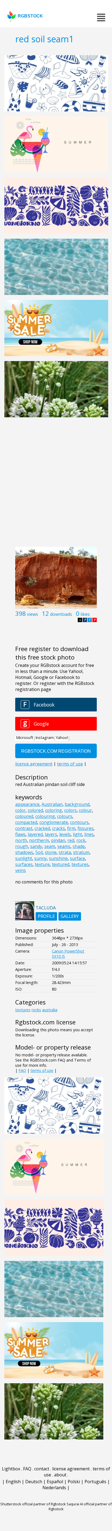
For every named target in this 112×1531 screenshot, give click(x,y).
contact (41, 1469)
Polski (74, 1482)
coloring (53, 810)
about (60, 1475)
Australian (52, 804)
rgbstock (30, 16)
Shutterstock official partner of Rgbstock (33, 1504)
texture (42, 864)
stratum (81, 852)
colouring (45, 816)
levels (65, 834)
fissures (85, 828)
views (32, 614)
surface (77, 858)
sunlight (23, 858)
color (20, 810)
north (21, 840)
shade (79, 846)
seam (49, 846)
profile (46, 916)
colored (35, 810)
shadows (24, 852)
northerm (39, 840)
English (13, 1482)
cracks (58, 828)
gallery (70, 916)
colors (70, 810)
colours (64, 816)
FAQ (22, 1070)
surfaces (24, 864)
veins (20, 870)
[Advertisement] (56, 485)
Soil (39, 852)
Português (95, 1482)
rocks (36, 1009)
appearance (27, 804)
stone (51, 852)
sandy (36, 846)
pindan (58, 840)
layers (51, 834)
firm (71, 828)
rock (80, 840)
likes (85, 614)
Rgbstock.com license (45, 1022)
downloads (61, 614)
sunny (40, 858)
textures (80, 864)
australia (49, 1009)
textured (60, 864)
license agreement (71, 1469)
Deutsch (33, 1482)
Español (55, 1482)
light (77, 834)
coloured (24, 816)
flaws (20, 834)
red (70, 840)
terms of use (41, 1070)
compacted (26, 822)
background (77, 804)
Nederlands (54, 1488)
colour (85, 810)
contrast (23, 828)
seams (63, 846)
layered (35, 834)
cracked (42, 828)
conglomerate (53, 822)
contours (79, 822)
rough (21, 846)
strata (65, 852)
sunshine (58, 858)
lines (89, 834)
